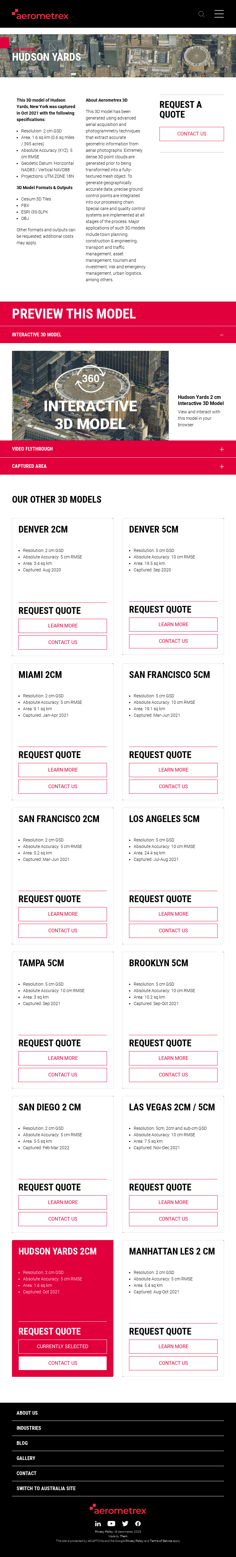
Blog (22, 1443)
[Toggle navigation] (217, 14)
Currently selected (62, 1346)
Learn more (63, 626)
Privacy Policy (104, 1531)
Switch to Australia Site (46, 1488)
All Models (24, 49)
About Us (27, 1413)
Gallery (26, 1458)
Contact (27, 1473)
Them (124, 1536)
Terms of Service (161, 1541)
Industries (29, 1428)
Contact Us (191, 134)
